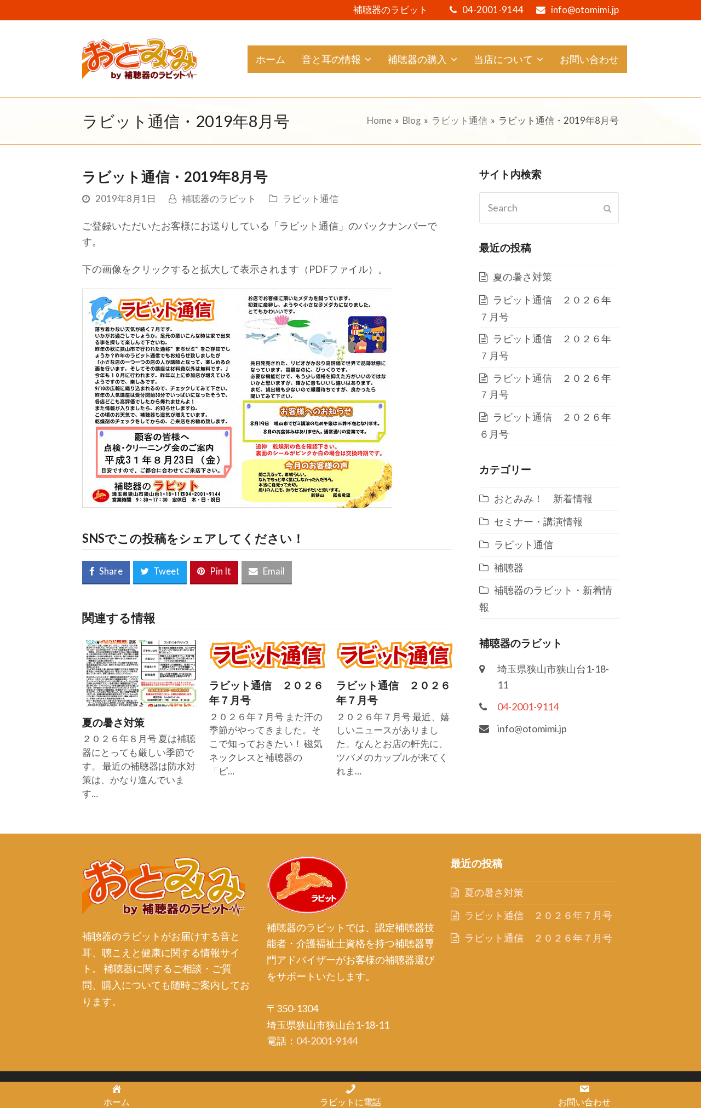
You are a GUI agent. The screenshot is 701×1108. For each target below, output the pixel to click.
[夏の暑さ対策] (140, 672)
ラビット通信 (310, 198)
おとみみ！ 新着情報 (543, 498)
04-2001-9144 (493, 9)
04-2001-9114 (528, 707)
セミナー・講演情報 (538, 521)
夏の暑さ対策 (113, 722)
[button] (106, 572)
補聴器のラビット (219, 198)
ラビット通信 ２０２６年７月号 (538, 915)
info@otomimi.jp (585, 9)
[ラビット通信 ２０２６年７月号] (267, 653)
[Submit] (607, 208)
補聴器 (509, 567)
